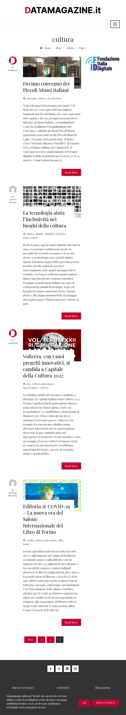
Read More (71, 172)
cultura (42, 98)
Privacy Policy (105, 702)
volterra (44, 387)
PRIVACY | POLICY (23, 688)
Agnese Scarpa (12, 200)
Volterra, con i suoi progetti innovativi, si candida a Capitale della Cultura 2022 (46, 366)
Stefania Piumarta (12, 494)
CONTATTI (62, 688)
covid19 (30, 540)
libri (61, 540)
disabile (40, 233)
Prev (30, 639)
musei (26, 237)
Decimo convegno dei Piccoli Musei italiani (46, 86)
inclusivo (60, 233)
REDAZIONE (102, 688)
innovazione (48, 383)
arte (28, 383)
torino (26, 544)
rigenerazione (30, 387)
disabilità (49, 233)
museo (34, 237)
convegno (31, 98)
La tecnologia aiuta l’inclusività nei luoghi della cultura (44, 219)
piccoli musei (54, 98)
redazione (13, 70)
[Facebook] (50, 668)
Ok (84, 702)
